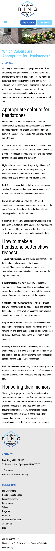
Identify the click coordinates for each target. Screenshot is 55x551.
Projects (6, 511)
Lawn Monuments (10, 499)
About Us (6, 515)
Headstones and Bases (12, 495)
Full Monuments (9, 490)
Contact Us (45, 22)
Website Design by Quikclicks (35, 543)
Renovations (7, 503)
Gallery (5, 507)
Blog (4, 527)
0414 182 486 (18, 460)
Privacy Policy (7, 547)
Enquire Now (28, 22)
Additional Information (11, 519)
